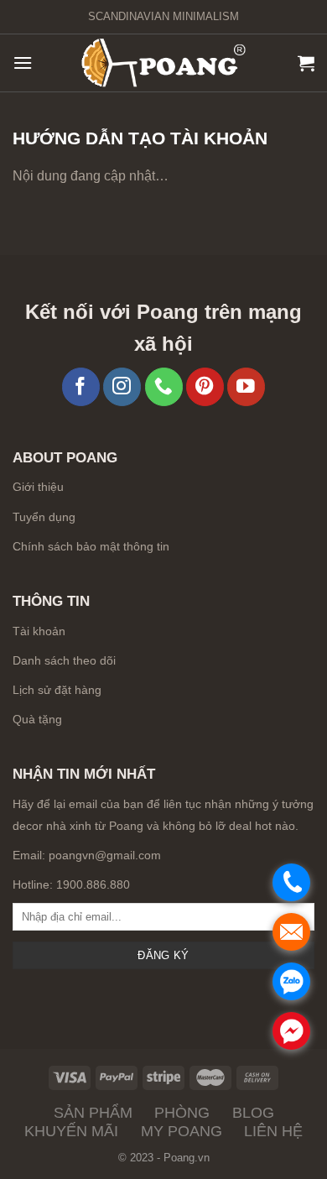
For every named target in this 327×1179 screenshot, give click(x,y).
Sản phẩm (93, 1112)
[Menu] (23, 62)
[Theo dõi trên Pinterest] (205, 386)
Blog (253, 1112)
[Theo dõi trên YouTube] (246, 386)
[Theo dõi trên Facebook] (81, 386)
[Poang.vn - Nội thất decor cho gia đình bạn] (163, 63)
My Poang (181, 1131)
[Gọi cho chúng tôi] (164, 386)
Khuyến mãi (71, 1131)
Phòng (182, 1112)
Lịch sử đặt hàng (57, 689)
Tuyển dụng (44, 517)
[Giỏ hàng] (306, 62)
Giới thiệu (38, 487)
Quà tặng (37, 719)
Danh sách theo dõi (64, 660)
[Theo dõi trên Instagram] (122, 386)
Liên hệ (273, 1131)
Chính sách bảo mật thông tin (91, 546)
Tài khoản (39, 631)
